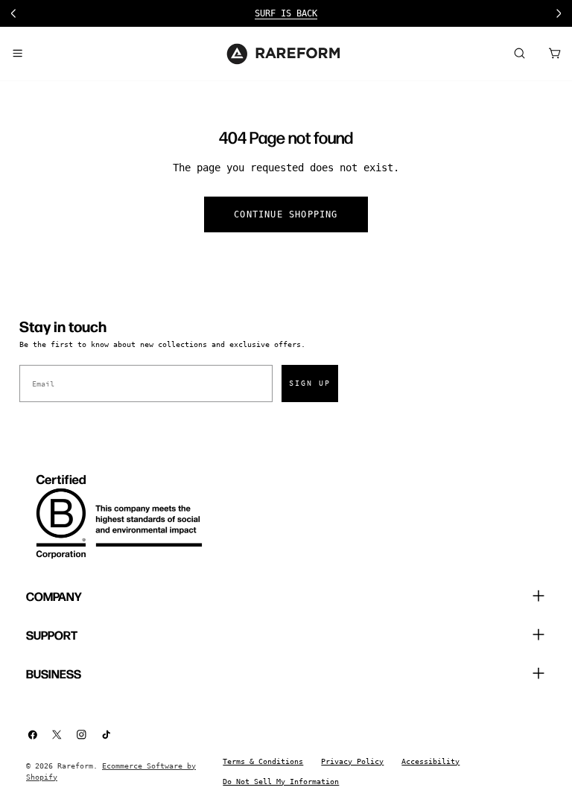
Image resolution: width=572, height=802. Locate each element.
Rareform (75, 766)
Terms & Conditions (263, 761)
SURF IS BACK (286, 13)
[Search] (519, 54)
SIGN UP (310, 383)
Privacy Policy (352, 761)
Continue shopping (285, 214)
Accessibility (430, 761)
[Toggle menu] (17, 54)
